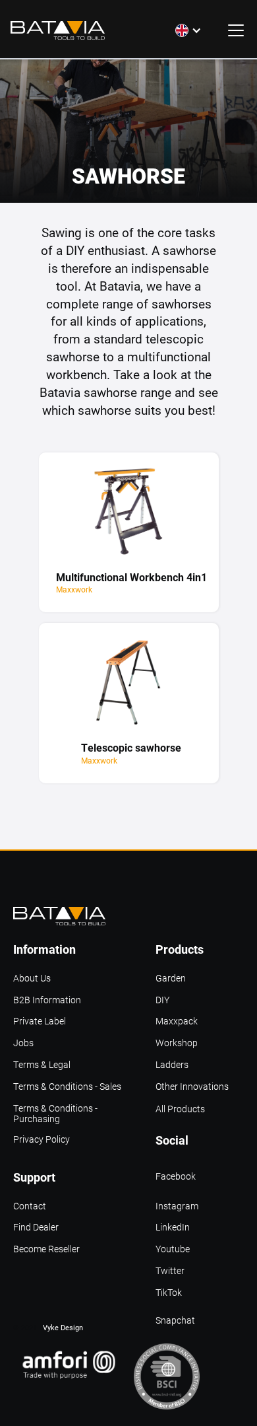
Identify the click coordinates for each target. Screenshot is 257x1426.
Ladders (172, 1065)
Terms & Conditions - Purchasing (55, 1109)
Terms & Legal (42, 1065)
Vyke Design (63, 1327)
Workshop (177, 1043)
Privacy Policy (41, 1139)
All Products (180, 1109)
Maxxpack (177, 1021)
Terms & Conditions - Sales (67, 1086)
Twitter (170, 1271)
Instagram (177, 1206)
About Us (32, 978)
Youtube (173, 1249)
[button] (188, 30)
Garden (171, 978)
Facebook (176, 1176)
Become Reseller (46, 1249)
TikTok (169, 1293)
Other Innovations (192, 1086)
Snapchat (175, 1320)
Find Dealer (36, 1227)
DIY (162, 1000)
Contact (29, 1206)
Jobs (23, 1043)
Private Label (39, 1021)
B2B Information (47, 1000)
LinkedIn (173, 1227)
